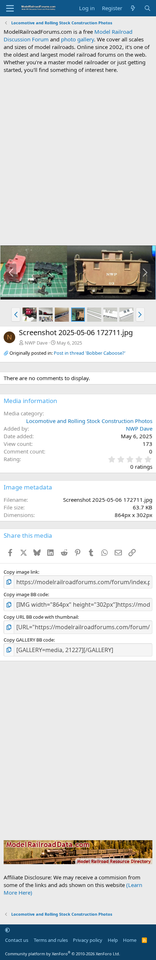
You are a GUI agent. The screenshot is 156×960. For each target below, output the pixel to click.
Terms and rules (51, 940)
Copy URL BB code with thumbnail (41, 617)
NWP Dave (36, 342)
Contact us (16, 940)
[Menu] (10, 8)
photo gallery (77, 39)
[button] (15, 314)
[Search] (147, 8)
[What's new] (133, 8)
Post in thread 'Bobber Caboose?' (90, 353)
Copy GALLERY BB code (29, 639)
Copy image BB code (26, 594)
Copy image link (21, 572)
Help (113, 940)
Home (129, 940)
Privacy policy (87, 940)
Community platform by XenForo (62, 953)
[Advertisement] (78, 159)
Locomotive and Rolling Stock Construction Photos (89, 420)
